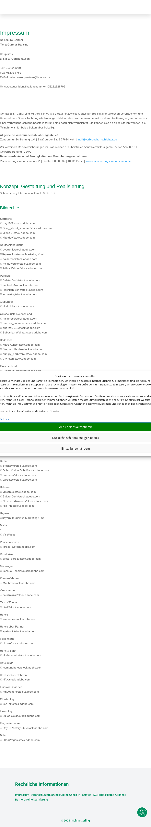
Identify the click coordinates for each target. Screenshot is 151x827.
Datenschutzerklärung (45, 794)
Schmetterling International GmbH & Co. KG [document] (27, 193)
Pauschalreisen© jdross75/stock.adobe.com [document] (17, 544)
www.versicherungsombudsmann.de (108, 161)
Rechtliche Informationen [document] (42, 784)
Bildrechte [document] (9, 208)
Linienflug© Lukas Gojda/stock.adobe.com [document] (20, 713)
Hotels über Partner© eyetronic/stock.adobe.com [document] (18, 629)
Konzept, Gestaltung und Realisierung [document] (42, 186)
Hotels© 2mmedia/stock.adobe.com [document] (18, 617)
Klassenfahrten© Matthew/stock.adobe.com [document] (17, 581)
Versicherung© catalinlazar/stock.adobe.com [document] (19, 593)
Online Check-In (70, 794)
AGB (96, 794)
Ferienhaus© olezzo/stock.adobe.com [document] (16, 641)
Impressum (22, 794)
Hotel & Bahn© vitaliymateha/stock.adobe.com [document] (20, 653)
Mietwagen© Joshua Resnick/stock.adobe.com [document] (22, 568)
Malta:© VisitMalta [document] (7, 530)
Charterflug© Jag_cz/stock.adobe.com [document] (17, 701)
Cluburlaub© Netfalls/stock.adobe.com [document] (17, 304)
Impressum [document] (14, 33)
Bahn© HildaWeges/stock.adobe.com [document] (20, 738)
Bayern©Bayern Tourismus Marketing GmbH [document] (23, 515)
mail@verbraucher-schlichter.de (97, 139)
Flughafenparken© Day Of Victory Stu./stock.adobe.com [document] (24, 726)
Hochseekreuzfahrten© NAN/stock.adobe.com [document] (15, 677)
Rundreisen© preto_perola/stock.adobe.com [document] (20, 556)
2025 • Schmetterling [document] (76, 820)
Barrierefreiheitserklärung (31, 799)
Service (86, 794)
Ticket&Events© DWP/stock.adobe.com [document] (15, 605)
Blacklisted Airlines (112, 794)
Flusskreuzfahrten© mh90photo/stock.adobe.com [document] (19, 689)
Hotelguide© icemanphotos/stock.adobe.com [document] (21, 665)
